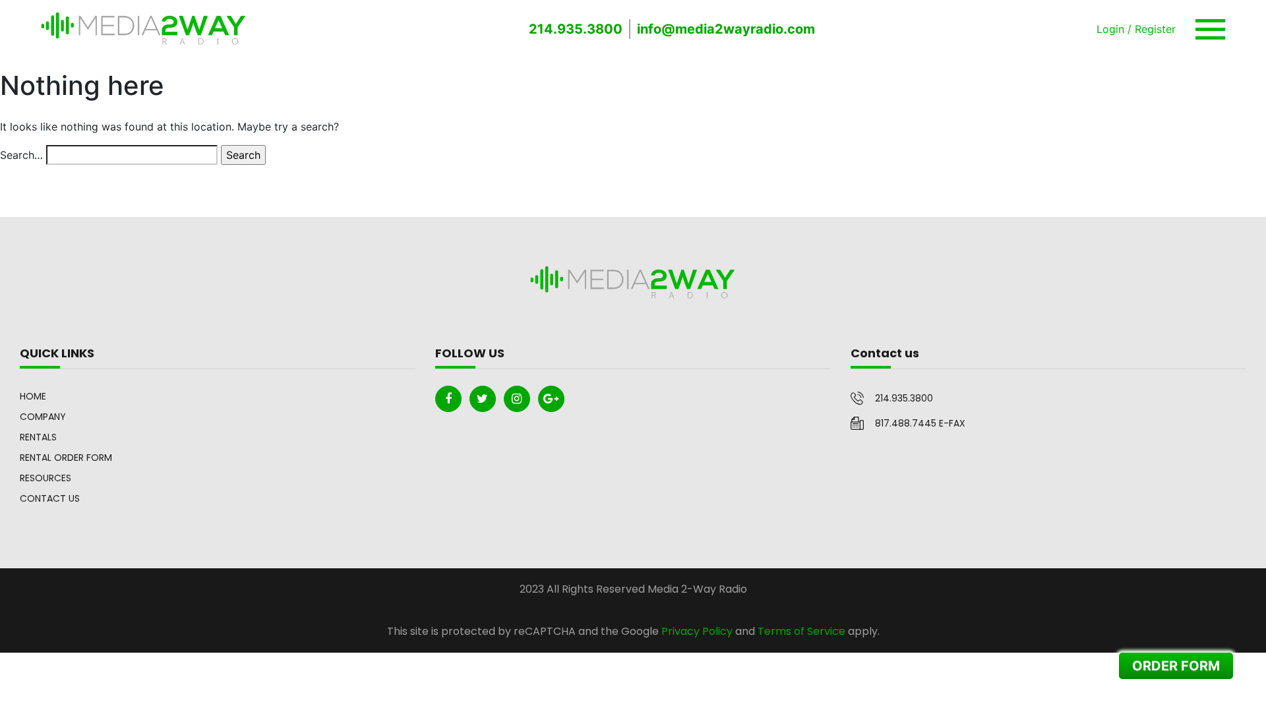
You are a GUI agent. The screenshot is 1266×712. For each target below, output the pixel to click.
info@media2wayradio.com (726, 29)
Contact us (50, 498)
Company (43, 416)
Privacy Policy (697, 631)
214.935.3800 (575, 29)
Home (33, 396)
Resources (45, 478)
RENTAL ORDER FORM (66, 457)
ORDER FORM (1176, 666)
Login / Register (1136, 29)
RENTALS (38, 437)
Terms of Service (801, 631)
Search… (21, 155)
